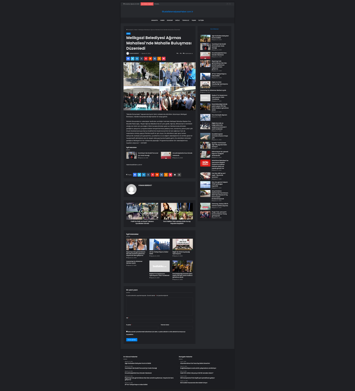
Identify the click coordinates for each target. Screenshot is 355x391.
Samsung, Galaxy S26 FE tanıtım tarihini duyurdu (220, 205)
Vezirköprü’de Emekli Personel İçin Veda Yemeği (219, 46)
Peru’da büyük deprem (219, 115)
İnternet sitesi (165, 324)
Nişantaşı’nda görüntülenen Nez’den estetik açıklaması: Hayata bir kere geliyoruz (135, 253)
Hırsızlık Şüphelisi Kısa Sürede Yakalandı (165, 4)
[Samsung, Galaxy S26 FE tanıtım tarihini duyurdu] (205, 206)
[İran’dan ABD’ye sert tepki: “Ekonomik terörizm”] (205, 175)
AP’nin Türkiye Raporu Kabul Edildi (158, 253)
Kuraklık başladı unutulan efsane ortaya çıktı (220, 136)
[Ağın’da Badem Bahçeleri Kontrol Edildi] (205, 38)
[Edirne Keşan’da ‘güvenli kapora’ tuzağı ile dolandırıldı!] (205, 154)
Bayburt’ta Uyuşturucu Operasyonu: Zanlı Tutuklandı (159, 274)
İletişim (201, 20)
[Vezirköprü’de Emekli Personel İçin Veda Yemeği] (131, 155)
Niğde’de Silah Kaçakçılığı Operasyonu (181, 253)
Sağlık (177, 20)
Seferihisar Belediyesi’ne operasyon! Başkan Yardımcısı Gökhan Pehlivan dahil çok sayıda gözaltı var (220, 164)
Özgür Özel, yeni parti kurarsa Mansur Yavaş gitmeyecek (219, 214)
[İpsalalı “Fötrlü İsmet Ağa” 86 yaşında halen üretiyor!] (205, 145)
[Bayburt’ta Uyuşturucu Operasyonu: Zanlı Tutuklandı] (159, 266)
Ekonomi (170, 20)
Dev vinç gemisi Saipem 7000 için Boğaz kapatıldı (220, 184)
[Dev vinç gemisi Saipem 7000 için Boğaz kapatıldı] (205, 184)
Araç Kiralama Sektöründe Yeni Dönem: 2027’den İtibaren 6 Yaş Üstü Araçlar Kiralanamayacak (220, 195)
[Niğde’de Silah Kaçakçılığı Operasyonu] (183, 244)
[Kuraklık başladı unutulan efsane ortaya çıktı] (205, 136)
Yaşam (194, 20)
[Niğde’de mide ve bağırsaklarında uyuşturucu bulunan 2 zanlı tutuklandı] (205, 125)
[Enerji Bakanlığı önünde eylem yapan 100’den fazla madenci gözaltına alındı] (183, 266)
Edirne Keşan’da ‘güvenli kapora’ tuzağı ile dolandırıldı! (220, 153)
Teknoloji (185, 20)
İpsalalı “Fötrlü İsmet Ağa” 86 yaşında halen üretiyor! (219, 145)
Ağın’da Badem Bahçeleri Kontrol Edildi (220, 37)
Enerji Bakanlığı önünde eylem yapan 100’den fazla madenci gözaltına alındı (182, 275)
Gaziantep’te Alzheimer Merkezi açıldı (134, 262)
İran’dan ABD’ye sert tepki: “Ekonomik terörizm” (219, 175)
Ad (127, 318)
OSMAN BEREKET (134, 53)
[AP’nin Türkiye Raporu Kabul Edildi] (159, 244)
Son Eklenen (214, 29)
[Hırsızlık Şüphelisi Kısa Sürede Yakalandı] (166, 155)
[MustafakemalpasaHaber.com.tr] (177, 11)
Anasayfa (154, 20)
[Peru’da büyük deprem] (205, 117)
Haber (162, 20)
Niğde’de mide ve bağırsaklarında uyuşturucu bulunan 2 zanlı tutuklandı (219, 126)
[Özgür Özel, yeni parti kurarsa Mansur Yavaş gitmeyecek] (205, 214)
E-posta (129, 324)
